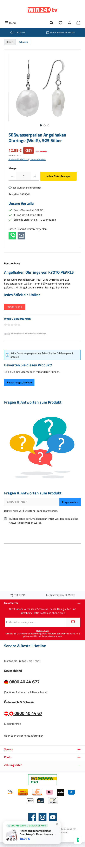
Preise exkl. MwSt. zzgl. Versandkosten (27, 159)
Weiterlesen (14, 307)
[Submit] (73, 622)
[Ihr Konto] (69, 23)
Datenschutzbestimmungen (30, 633)
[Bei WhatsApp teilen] (12, 235)
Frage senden (70, 502)
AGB (78, 633)
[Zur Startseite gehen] (42, 9)
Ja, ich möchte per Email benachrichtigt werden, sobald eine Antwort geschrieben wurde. (43, 521)
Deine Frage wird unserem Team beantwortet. (31, 511)
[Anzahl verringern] (12, 176)
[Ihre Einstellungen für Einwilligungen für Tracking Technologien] (78, 840)
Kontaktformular (33, 736)
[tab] (42, 288)
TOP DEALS (19, 32)
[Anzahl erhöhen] (35, 176)
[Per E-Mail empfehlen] (21, 235)
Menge (12, 168)
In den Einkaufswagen (58, 176)
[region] (42, 92)
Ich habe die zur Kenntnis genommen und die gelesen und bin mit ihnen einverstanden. (42, 635)
